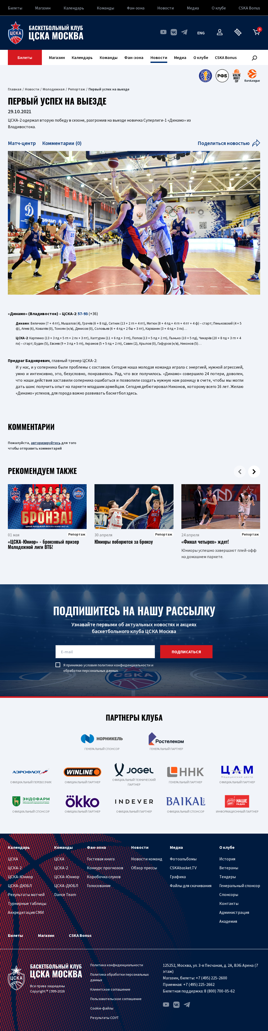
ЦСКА (13, 858)
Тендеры (227, 876)
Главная (14, 89)
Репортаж (76, 89)
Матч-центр (22, 143)
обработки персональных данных (90, 670)
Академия (228, 921)
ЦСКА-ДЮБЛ (20, 885)
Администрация (234, 912)
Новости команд (146, 858)
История (227, 858)
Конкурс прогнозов (105, 867)
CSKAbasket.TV (183, 867)
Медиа (193, 7)
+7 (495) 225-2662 (199, 984)
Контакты (228, 903)
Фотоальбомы (183, 858)
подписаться (186, 651)
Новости (165, 7)
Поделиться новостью (224, 143)
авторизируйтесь (45, 442)
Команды (105, 7)
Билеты (15, 7)
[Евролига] (252, 76)
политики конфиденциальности (124, 665)
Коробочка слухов (104, 876)
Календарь (74, 7)
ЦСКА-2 (15, 867)
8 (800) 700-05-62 (219, 991)
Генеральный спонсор (239, 885)
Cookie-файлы (101, 1008)
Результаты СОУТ (104, 1017)
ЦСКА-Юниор (20, 876)
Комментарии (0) (62, 143)
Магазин (43, 7)
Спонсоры (228, 894)
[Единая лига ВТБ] (205, 76)
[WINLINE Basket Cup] (237, 76)
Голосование (99, 885)
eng (201, 32)
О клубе (219, 7)
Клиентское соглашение (110, 989)
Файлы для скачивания (190, 885)
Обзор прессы (144, 867)
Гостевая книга (101, 858)
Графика (178, 876)
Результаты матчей (26, 894)
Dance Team (65, 894)
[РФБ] (222, 76)
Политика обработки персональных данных (119, 977)
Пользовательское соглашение (116, 998)
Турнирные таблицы (27, 903)
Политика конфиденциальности (116, 965)
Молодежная (54, 89)
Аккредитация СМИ (26, 912)
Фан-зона (135, 7)
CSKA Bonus (249, 7)
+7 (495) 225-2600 (211, 977)
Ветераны (228, 867)
